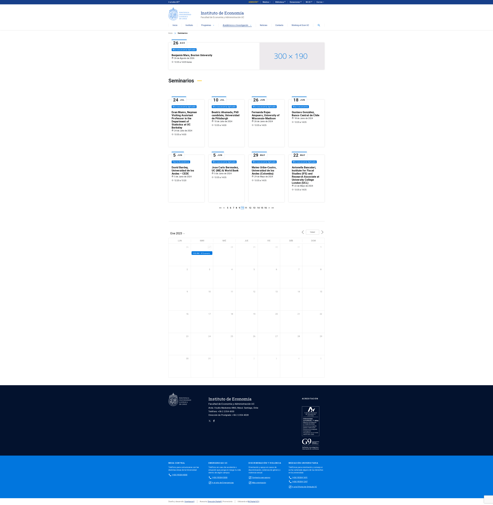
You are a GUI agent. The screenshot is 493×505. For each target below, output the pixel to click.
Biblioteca (279, 2)
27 (209, 247)
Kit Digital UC (253, 502)
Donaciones (295, 2)
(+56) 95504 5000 (219, 477)
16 (265, 208)
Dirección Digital (214, 502)
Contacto (279, 25)
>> (273, 208)
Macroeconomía (300, 107)
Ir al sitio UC (173, 2)
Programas (208, 25)
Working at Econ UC (300, 25)
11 (246, 208)
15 (262, 208)
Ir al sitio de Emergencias (223, 483)
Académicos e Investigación (237, 25)
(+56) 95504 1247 (300, 482)
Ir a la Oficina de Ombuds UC (304, 487)
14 (258, 208)
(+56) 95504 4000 (179, 475)
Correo (320, 2)
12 (250, 208)
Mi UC (308, 2)
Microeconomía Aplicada (184, 50)
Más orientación (259, 483)
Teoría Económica (181, 162)
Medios (267, 2)
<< (220, 208)
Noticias (263, 25)
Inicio (175, 25)
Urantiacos (188, 502)
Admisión (253, 2)
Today (312, 232)
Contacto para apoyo (261, 477)
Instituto (189, 25)
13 (254, 208)
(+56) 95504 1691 (300, 477)
